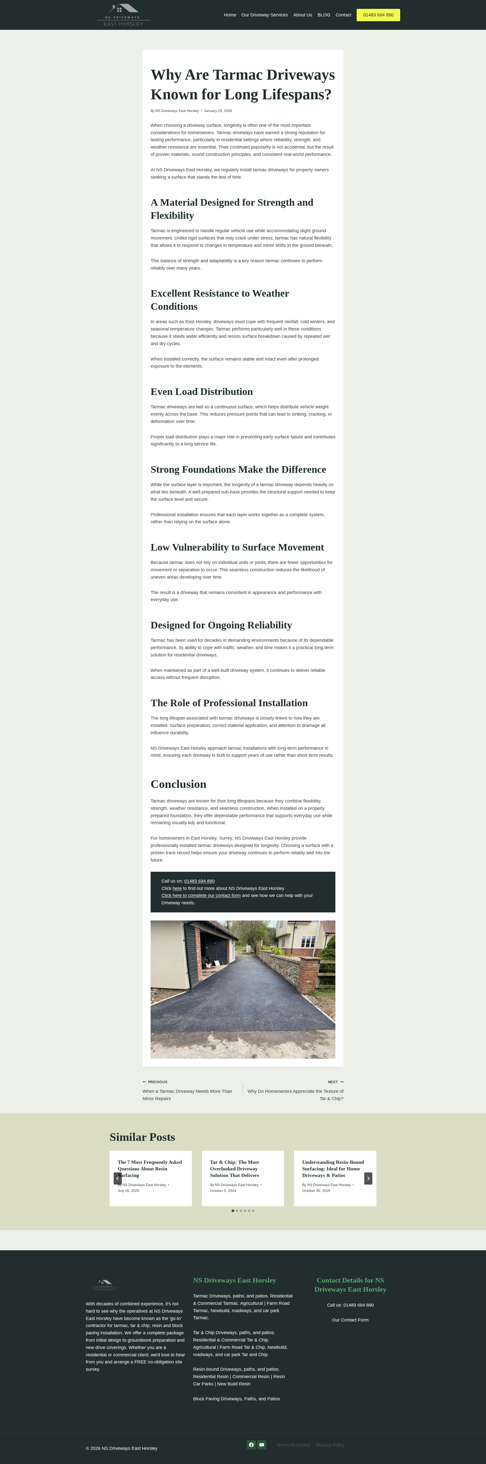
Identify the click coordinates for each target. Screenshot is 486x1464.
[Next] (368, 1178)
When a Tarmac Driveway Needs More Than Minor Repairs (187, 1090)
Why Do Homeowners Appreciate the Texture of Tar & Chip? (295, 1090)
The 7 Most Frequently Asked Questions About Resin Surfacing (150, 1168)
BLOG (324, 14)
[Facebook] (251, 1444)
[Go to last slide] (118, 1178)
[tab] (233, 1211)
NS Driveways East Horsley (177, 111)
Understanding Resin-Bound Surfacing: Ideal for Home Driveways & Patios (333, 1168)
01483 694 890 (378, 14)
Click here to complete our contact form (201, 895)
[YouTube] (261, 1444)
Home (230, 14)
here (177, 888)
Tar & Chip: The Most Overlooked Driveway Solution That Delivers (234, 1168)
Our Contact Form (350, 1320)
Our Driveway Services (264, 14)
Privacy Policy (330, 1445)
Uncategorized (166, 60)
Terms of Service (294, 1445)
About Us (302, 14)
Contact (343, 14)
